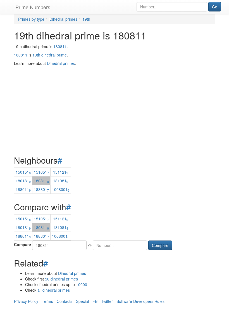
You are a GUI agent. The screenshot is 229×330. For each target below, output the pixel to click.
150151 (23, 172)
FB (94, 301)
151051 (41, 172)
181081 (60, 180)
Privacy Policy (26, 301)
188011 (23, 189)
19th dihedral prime (49, 55)
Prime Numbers (32, 7)
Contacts (64, 301)
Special (82, 301)
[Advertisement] (114, 97)
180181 (23, 180)
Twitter (107, 301)
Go (214, 7)
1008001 (60, 189)
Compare (22, 244)
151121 (60, 172)
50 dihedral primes (61, 279)
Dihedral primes (72, 273)
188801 (41, 189)
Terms (47, 301)
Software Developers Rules (140, 301)
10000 (81, 284)
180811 (60, 46)
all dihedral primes (53, 290)
